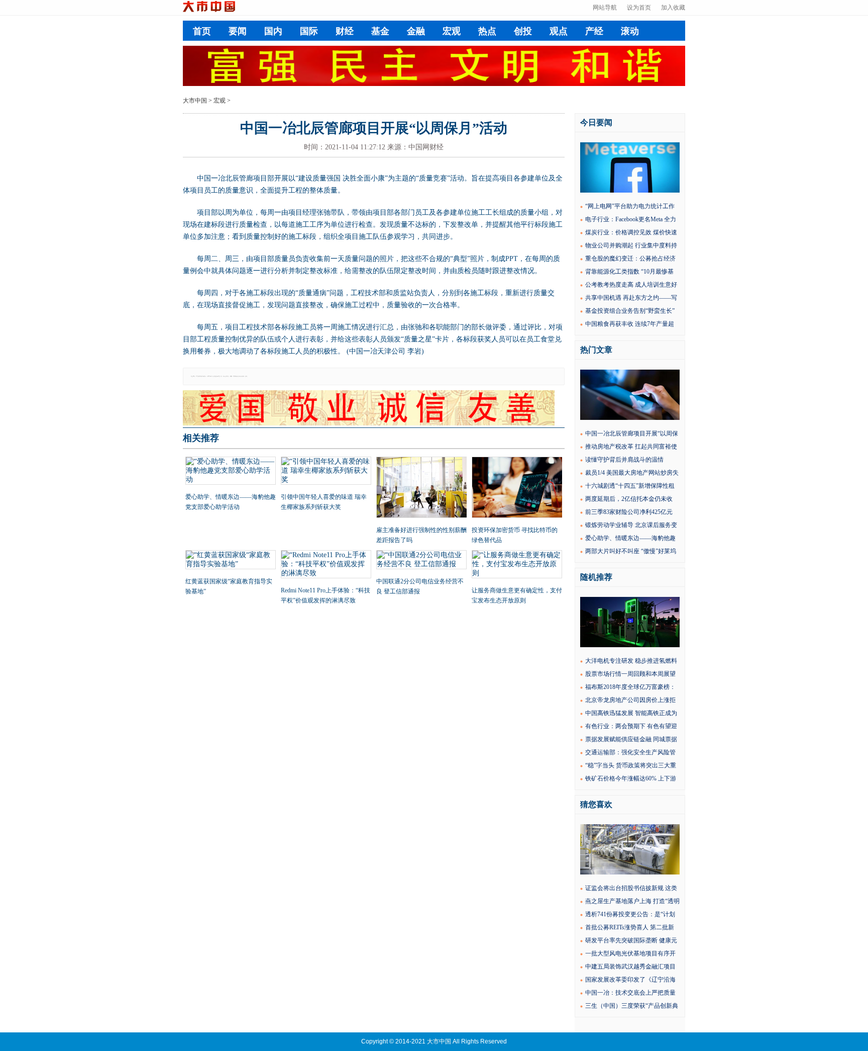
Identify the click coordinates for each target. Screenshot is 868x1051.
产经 (594, 31)
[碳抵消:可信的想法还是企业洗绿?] (630, 645)
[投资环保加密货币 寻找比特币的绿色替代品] (517, 488)
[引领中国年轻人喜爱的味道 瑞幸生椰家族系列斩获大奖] (326, 472)
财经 (345, 31)
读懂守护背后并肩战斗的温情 (624, 459)
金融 (416, 31)
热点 (487, 31)
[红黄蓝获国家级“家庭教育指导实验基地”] (230, 560)
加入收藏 (673, 7)
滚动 (630, 31)
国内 (273, 31)
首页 (202, 31)
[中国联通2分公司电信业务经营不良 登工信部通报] (421, 560)
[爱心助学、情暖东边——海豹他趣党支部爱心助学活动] (230, 472)
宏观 (452, 31)
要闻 (238, 31)
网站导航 (605, 7)
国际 (309, 31)
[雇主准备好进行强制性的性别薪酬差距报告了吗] (421, 488)
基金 (380, 31)
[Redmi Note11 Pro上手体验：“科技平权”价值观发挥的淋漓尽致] (326, 565)
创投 (523, 31)
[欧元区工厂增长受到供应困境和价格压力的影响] (630, 872)
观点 (559, 31)
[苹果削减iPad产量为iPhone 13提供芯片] (630, 418)
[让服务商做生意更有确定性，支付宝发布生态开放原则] (517, 565)
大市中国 (195, 100)
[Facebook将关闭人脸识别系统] (630, 191)
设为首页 (639, 7)
